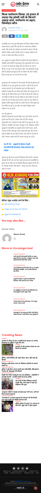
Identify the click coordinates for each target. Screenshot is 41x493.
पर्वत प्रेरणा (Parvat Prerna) (23, 481)
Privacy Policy (16, 473)
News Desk (15, 28)
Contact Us (33, 471)
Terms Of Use (28, 473)
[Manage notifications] (35, 488)
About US (6, 471)
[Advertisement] (20, 435)
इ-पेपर (37, 473)
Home (6, 473)
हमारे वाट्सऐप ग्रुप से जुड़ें (11, 204)
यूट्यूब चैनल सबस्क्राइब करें (12, 214)
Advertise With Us (20, 471)
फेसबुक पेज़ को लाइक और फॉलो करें (15, 209)
